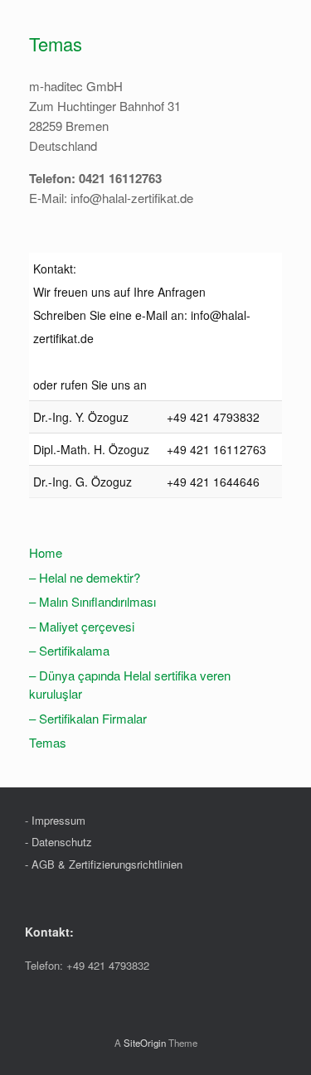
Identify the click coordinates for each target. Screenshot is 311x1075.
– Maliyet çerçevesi (81, 626)
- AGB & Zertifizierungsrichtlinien (103, 864)
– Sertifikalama (69, 650)
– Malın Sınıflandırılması (92, 601)
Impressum (58, 820)
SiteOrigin (145, 1042)
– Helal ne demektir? (84, 577)
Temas (47, 742)
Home (45, 552)
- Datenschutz (58, 842)
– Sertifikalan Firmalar (88, 718)
